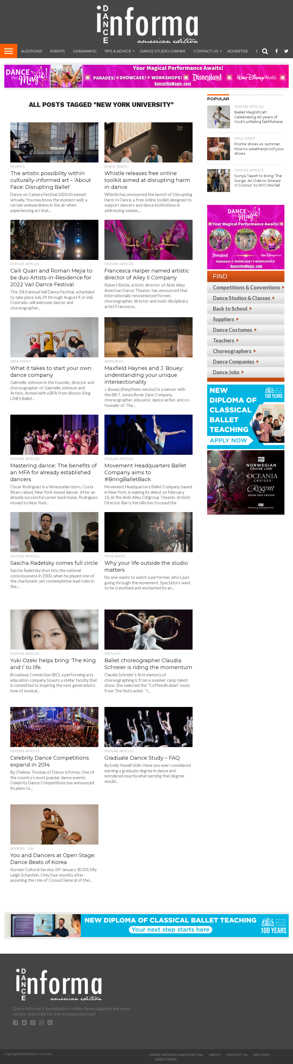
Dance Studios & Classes (241, 298)
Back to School (230, 308)
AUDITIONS (31, 51)
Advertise (237, 51)
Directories (166, 1059)
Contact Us (205, 51)
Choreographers (232, 351)
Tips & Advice (117, 51)
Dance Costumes (232, 330)
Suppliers (223, 319)
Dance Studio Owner (162, 51)
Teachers (223, 340)
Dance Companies (233, 361)
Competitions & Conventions (246, 287)
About (215, 1055)
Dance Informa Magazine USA (176, 1055)
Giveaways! (84, 51)
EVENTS (57, 51)
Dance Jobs (226, 372)
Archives (261, 1055)
